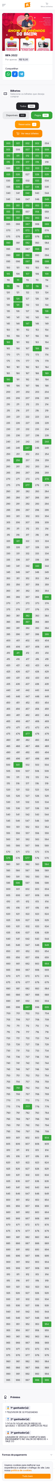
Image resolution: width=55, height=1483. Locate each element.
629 (47, 920)
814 (47, 1150)
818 (37, 1156)
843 (37, 1187)
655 (8, 957)
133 (37, 305)
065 (8, 224)
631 (18, 926)
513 (37, 777)
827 (27, 1168)
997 (28, 1380)
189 (47, 373)
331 (18, 553)
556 (18, 833)
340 (8, 566)
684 (47, 988)
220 (8, 416)
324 (47, 541)
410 (8, 653)
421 (18, 665)
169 (47, 348)
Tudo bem (27, 1476)
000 (8, 143)
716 (18, 1032)
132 (27, 305)
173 (37, 354)
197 (27, 385)
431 (18, 677)
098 (37, 261)
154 (46, 329)
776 (18, 1106)
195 (8, 385)
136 (18, 311)
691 (18, 1001)
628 (37, 920)
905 (8, 1268)
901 (18, 1262)
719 (47, 1032)
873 (37, 1224)
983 (37, 1361)
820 (8, 1162)
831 (18, 1175)
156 (18, 336)
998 (37, 1380)
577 (27, 858)
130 (8, 305)
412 (27, 653)
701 (18, 1013)
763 (37, 1088)
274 (47, 479)
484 (47, 740)
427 (27, 671)
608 (37, 895)
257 (27, 460)
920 (8, 1286)
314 (46, 528)
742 (27, 1063)
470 (8, 727)
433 (37, 677)
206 (18, 398)
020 (8, 168)
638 (37, 932)
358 (37, 584)
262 (27, 466)
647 (28, 945)
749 (47, 1069)
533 (37, 802)
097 (28, 261)
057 (27, 211)
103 (37, 267)
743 (37, 1063)
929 (47, 1293)
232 (27, 429)
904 (47, 1262)
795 (8, 1131)
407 (28, 646)
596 (18, 883)
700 (8, 1013)
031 (18, 180)
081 (18, 242)
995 (8, 1380)
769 (47, 1094)
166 (18, 348)
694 (47, 1001)
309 (47, 522)
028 (37, 174)
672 (27, 976)
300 (8, 516)
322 (27, 541)
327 (27, 547)
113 (37, 280)
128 (37, 298)
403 (37, 640)
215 (8, 410)
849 (47, 1193)
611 (17, 901)
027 (27, 174)
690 (8, 1001)
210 (8, 404)
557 (27, 833)
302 (27, 516)
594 (47, 876)
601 (18, 889)
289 (47, 497)
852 (27, 1199)
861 (18, 1212)
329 (47, 547)
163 (37, 342)
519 (46, 783)
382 (27, 615)
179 (47, 361)
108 (37, 274)
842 (27, 1187)
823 (37, 1162)
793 (37, 1125)
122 (27, 292)
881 (18, 1237)
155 (8, 336)
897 (28, 1255)
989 (47, 1367)
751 (18, 1075)
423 (37, 665)
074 (47, 230)
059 (47, 211)
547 (27, 820)
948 (37, 1318)
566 (18, 845)
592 (27, 876)
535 (8, 808)
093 (37, 255)
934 (47, 1299)
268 (37, 472)
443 (37, 690)
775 (8, 1106)
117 (27, 286)
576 (18, 858)
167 (27, 348)
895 (8, 1255)
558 (37, 833)
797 (28, 1131)
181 (17, 367)
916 (18, 1280)
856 (18, 1206)
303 (37, 516)
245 (8, 448)
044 (47, 193)
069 (47, 224)
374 (47, 603)
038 (37, 187)
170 (8, 354)
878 (37, 1231)
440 (8, 690)
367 (27, 597)
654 (47, 951)
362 (27, 590)
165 (8, 348)
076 (18, 236)
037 (27, 187)
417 (27, 659)
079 (47, 236)
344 (47, 566)
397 (27, 634)
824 (47, 1162)
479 (47, 733)
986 (18, 1367)
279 (47, 485)
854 (47, 1199)
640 (8, 938)
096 (18, 261)
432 (27, 677)
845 (8, 1193)
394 (47, 628)
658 (37, 957)
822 (27, 1162)
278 (37, 485)
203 (37, 392)
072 (27, 230)
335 (8, 559)
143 (37, 317)
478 (37, 733)
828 (37, 1168)
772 (27, 1100)
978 (37, 1355)
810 (8, 1150)
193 (37, 379)
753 (37, 1075)
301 (18, 516)
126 (18, 298)
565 (8, 845)
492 (27, 752)
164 (47, 342)
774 (47, 1100)
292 (27, 503)
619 (47, 907)
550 (8, 827)
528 (37, 796)
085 (8, 249)
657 (27, 957)
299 (47, 510)
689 (47, 994)
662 (27, 963)
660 (8, 963)
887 (28, 1243)
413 (37, 653)
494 (47, 752)
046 (18, 199)
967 (28, 1342)
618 (37, 907)
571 (18, 851)
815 (8, 1156)
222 (27, 416)
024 (47, 168)
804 (47, 1137)
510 (8, 777)
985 (8, 1367)
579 (47, 858)
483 (37, 740)
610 (8, 901)
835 (8, 1181)
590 (8, 876)
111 (18, 280)
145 (8, 323)
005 (8, 149)
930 (8, 1299)
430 (8, 677)
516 (18, 783)
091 (18, 255)
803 (37, 1137)
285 (8, 497)
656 (18, 957)
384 (47, 615)
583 (37, 864)
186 (18, 373)
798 (37, 1131)
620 (8, 914)
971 (18, 1349)
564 (47, 839)
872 (27, 1224)
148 (37, 323)
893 (37, 1249)
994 (47, 1374)
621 (18, 914)
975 (8, 1355)
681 (18, 988)
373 (37, 603)
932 (27, 1299)
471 (18, 727)
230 (8, 429)
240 (8, 441)
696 (18, 1007)
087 (28, 249)
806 (18, 1144)
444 (47, 690)
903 (37, 1262)
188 (37, 373)
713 (37, 1025)
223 (37, 416)
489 (47, 746)
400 (8, 640)
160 (8, 342)
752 (27, 1075)
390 (8, 628)
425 (8, 671)
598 (37, 883)
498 (37, 758)
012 (27, 155)
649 (47, 945)
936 (18, 1305)
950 (8, 1324)
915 (8, 1280)
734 (47, 1050)
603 (37, 889)
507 (27, 771)
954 (47, 1324)
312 (27, 528)
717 (27, 1032)
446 (18, 696)
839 (47, 1181)
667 (28, 970)
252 (27, 454)
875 (8, 1231)
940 (8, 1311)
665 (8, 970)
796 (18, 1131)
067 (28, 224)
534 (47, 802)
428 (37, 671)
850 (8, 1199)
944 (47, 1311)
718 (37, 1032)
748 (37, 1069)
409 (47, 646)
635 (8, 932)
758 (37, 1081)
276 (18, 485)
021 (18, 168)
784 (47, 1112)
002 (27, 143)
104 (47, 267)
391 (18, 628)
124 (46, 292)
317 (27, 535)
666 (18, 970)
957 (27, 1330)
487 (28, 746)
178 (37, 361)
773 (37, 1100)
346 (18, 572)
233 (37, 429)
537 (27, 808)
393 (37, 628)
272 (27, 479)
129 (46, 298)
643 (37, 938)
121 (17, 292)
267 (27, 472)
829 (47, 1168)
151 (17, 329)
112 (27, 280)
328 (37, 547)
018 (37, 162)
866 (18, 1218)
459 (47, 709)
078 (37, 236)
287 (27, 497)
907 (28, 1268)
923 (37, 1286)
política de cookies (21, 1470)
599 (47, 883)
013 (37, 155)
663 (37, 963)
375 (8, 609)
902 (27, 1262)
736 (18, 1057)
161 (17, 342)
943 (37, 1311)
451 (18, 702)
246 (18, 448)
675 (8, 982)
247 (27, 448)
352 (27, 578)
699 (47, 1007)
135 (8, 311)
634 (47, 926)
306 (18, 522)
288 (37, 497)
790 (8, 1125)
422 (27, 665)
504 (47, 764)
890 (8, 1249)
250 (8, 454)
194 (47, 379)
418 (37, 659)
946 (18, 1318)
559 (47, 833)
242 (27, 441)
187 (27, 373)
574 (47, 851)
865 (8, 1218)
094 (47, 255)
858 (37, 1206)
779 (47, 1106)
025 (8, 174)
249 (47, 448)
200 (8, 392)
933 (37, 1299)
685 (8, 994)
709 (47, 1019)
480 (8, 740)
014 (47, 155)
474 (47, 727)
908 (37, 1268)
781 (18, 1112)
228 (37, 423)
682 (27, 988)
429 (47, 671)
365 (8, 597)
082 (27, 242)
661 (18, 963)
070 (8, 230)
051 (18, 205)
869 (47, 1218)
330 (8, 553)
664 (47, 963)
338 (37, 559)
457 (27, 709)
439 (47, 684)
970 (8, 1349)
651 (18, 951)
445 (8, 696)
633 (37, 926)
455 (8, 709)
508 (37, 771)
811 (17, 1150)
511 (17, 777)
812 (27, 1150)
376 (18, 609)
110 (8, 280)
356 (18, 584)
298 (37, 510)
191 (17, 379)
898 (37, 1255)
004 (47, 143)
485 (8, 746)
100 (8, 267)
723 (37, 1038)
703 (37, 1013)
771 (18, 1100)
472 (27, 727)
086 (18, 249)
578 (37, 858)
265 (8, 472)
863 (37, 1212)
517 (27, 783)
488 (37, 746)
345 (8, 572)
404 (47, 640)
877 (28, 1231)
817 (27, 1156)
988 (37, 1367)
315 (8, 535)
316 (18, 535)
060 (8, 218)
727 (27, 1044)
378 (37, 609)
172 (27, 354)
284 (47, 491)
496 (18, 758)
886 (18, 1243)
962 (27, 1336)
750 (8, 1075)
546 (18, 820)
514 (46, 777)
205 (8, 398)
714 (47, 1025)
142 (27, 317)
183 (37, 367)
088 (37, 249)
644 (47, 938)
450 (8, 702)
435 (8, 684)
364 (47, 590)
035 (8, 187)
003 (37, 143)
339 (47, 559)
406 (18, 646)
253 (37, 454)
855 (8, 1206)
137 (27, 311)
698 (37, 1007)
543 (37, 814)
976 (18, 1355)
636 (18, 932)
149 (47, 323)
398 (37, 634)
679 (47, 982)
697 (28, 1007)
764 (47, 1088)
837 (27, 1181)
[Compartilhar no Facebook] (15, 74)
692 (27, 1001)
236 (18, 435)
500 (8, 764)
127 (27, 298)
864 (47, 1212)
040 (8, 193)
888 (37, 1243)
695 (8, 1007)
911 (17, 1274)
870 (8, 1224)
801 (18, 1137)
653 (37, 951)
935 (8, 1305)
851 (18, 1199)
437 (27, 684)
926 (18, 1293)
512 (27, 777)
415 (8, 659)
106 (18, 274)
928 (37, 1293)
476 (18, 733)
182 (27, 367)
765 (8, 1094)
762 (27, 1088)
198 (37, 385)
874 (47, 1224)
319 (46, 535)
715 (8, 1032)
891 (18, 1249)
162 (27, 342)
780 (8, 1112)
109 (47, 274)
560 (8, 839)
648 (37, 945)
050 (8, 205)
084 (47, 242)
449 (47, 696)
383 (37, 615)
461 (18, 715)
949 (47, 1318)
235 (8, 435)
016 (18, 162)
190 (8, 379)
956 (18, 1330)
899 (47, 1255)
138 (37, 311)
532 (27, 802)
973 (37, 1349)
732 (27, 1050)
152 (27, 329)
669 (47, 970)
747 (27, 1069)
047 (28, 199)
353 (37, 578)
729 (47, 1044)
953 (37, 1324)
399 (47, 634)
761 (18, 1088)
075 (8, 236)
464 (47, 715)
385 (8, 622)
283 (37, 491)
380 (8, 615)
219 (46, 410)
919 (47, 1280)
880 (8, 1237)
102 (27, 267)
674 (47, 976)
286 (18, 497)
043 (37, 193)
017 (27, 162)
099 (47, 261)
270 (8, 479)
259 (47, 460)
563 (37, 839)
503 (37, 764)
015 (8, 162)
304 (47, 516)
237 (27, 435)
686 (18, 994)
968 (37, 1342)
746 (18, 1069)
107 (27, 274)
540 (8, 814)
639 (47, 932)
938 (37, 1305)
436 (18, 684)
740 (8, 1063)
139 (46, 311)
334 (47, 553)
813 (37, 1150)
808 (37, 1144)
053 (37, 205)
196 (18, 385)
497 (28, 758)
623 (37, 914)
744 (47, 1063)
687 (28, 994)
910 (8, 1274)
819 (47, 1156)
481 (18, 740)
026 (18, 174)
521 (18, 789)
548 (37, 820)
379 (47, 609)
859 (47, 1206)
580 (8, 864)
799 (47, 1131)
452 (27, 702)
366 (18, 597)
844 (47, 1187)
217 (27, 410)
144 (47, 317)
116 (17, 286)
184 (47, 367)
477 (28, 733)
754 (47, 1075)
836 (18, 1181)
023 (37, 168)
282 (27, 491)
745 (8, 1069)
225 (8, 423)
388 (37, 622)
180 (8, 367)
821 (18, 1162)
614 (47, 901)
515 (8, 783)
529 (47, 796)
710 (8, 1025)
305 (8, 522)
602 (27, 889)
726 (18, 1044)
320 (8, 541)
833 (37, 1175)
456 (18, 709)
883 (37, 1237)
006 (18, 149)
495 (8, 758)
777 (28, 1106)
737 (27, 1057)
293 (37, 503)
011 (17, 155)
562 (27, 839)
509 (47, 771)
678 (37, 982)
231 (18, 429)
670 (8, 976)
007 (28, 149)
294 (47, 503)
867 (28, 1218)
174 (46, 354)
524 (47, 789)
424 (47, 665)
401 (18, 640)
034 (47, 180)
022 (27, 168)
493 (37, 752)
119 (46, 286)
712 (27, 1025)
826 (18, 1168)
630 (8, 926)
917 (27, 1280)
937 (27, 1305)
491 (18, 752)
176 (18, 361)
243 (37, 441)
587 (27, 870)
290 (8, 503)
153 (37, 329)
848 (37, 1193)
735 (8, 1057)
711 (17, 1025)
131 (17, 305)
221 (18, 416)
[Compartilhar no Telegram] (21, 74)
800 (8, 1137)
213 (37, 404)
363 (37, 590)
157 (27, 336)
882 (27, 1237)
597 (27, 883)
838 (37, 1181)
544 (47, 814)
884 (47, 1237)
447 (28, 696)
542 (27, 814)
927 (27, 1293)
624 (47, 914)
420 (8, 665)
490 (8, 752)
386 (18, 622)
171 (17, 354)
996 (18, 1380)
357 (27, 584)
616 (18, 907)
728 (37, 1044)
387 (27, 622)
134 (46, 305)
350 (8, 578)
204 (47, 392)
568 (37, 845)
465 (8, 721)
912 (27, 1274)
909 (47, 1268)
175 (8, 361)
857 (27, 1206)
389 (47, 622)
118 (37, 286)
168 (37, 348)
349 (47, 572)
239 (47, 435)
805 (8, 1144)
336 (18, 559)
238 (37, 435)
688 (37, 994)
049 (47, 199)
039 (47, 187)
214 (46, 404)
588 (37, 870)
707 (28, 1019)
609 (47, 895)
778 (37, 1106)
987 (28, 1367)
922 (27, 1286)
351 (18, 578)
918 (37, 1280)
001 (18, 143)
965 (8, 1342)
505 (8, 771)
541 (18, 814)
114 (46, 280)
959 (47, 1330)
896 (18, 1255)
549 (47, 820)
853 (37, 1199)
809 (47, 1144)
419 (47, 659)
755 (8, 1081)
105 (8, 274)
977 (28, 1355)
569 (47, 845)
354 (47, 578)
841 (18, 1187)
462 (27, 715)
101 (17, 267)
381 (18, 615)
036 (18, 187)
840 (8, 1187)
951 (18, 1324)
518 (37, 783)
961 (18, 1336)
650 (8, 951)
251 (18, 454)
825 (8, 1168)
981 (18, 1361)
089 (47, 249)
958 (37, 1330)
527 (27, 796)
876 (18, 1231)
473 (37, 727)
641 (18, 938)
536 (18, 808)
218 (37, 410)
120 (8, 292)
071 (18, 230)
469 (47, 721)
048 (37, 199)
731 (18, 1050)
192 (27, 379)
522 (27, 789)
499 (47, 758)
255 (8, 460)
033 (37, 180)
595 (8, 883)
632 (27, 926)
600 (8, 889)
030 (8, 180)
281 (18, 491)
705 (8, 1019)
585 (8, 870)
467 (28, 721)
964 (47, 1336)
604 (47, 889)
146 (18, 323)
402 (27, 640)
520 (8, 789)
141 (17, 317)
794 (47, 1125)
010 (8, 155)
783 (37, 1112)
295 (8, 510)
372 (27, 603)
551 (18, 827)
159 (46, 336)
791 (18, 1125)
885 (8, 1243)
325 (8, 547)
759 (47, 1081)
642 (27, 938)
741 (18, 1063)
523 (37, 789)
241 (18, 441)
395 (8, 634)
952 (27, 1324)
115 (8, 286)
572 (27, 851)
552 (27, 827)
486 (18, 746)
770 (8, 1100)
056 (18, 211)
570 (8, 851)
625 (8, 920)
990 (8, 1374)
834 (47, 1175)
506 (18, 771)
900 (8, 1262)
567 (27, 845)
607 (28, 895)
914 (47, 1274)
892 (27, 1249)
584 (47, 864)
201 (18, 392)
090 (8, 255)
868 (37, 1218)
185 (8, 373)
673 (37, 976)
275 (8, 485)
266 (18, 472)
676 (18, 982)
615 (8, 907)
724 (47, 1038)
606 (18, 895)
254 (47, 454)
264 (47, 466)
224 (47, 416)
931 (18, 1299)
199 (47, 385)
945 (8, 1318)
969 (47, 1342)
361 (18, 590)
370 (8, 603)
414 (47, 653)
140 (8, 317)
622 (27, 914)
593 (37, 876)
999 (47, 1380)
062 (27, 218)
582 (27, 864)
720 (8, 1038)
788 (37, 1119)
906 (18, 1268)
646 (18, 945)
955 (8, 1330)
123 (37, 292)
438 (37, 684)
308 (37, 522)
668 (37, 970)
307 (27, 522)
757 (27, 1081)
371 (18, 603)
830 (8, 1175)
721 (18, 1038)
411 (17, 653)
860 (8, 1212)
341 (18, 566)
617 (27, 907)
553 (37, 827)
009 (47, 149)
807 (28, 1144)
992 (27, 1374)
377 (27, 609)
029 (47, 174)
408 (37, 646)
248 (37, 448)
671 (18, 976)
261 (18, 466)
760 (8, 1088)
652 (27, 951)
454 (47, 702)
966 (18, 1342)
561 (18, 839)
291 (18, 503)
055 (8, 211)
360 (8, 590)
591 (18, 876)
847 (28, 1193)
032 (27, 180)
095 (8, 261)
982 (27, 1361)
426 (18, 671)
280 (8, 491)
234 (47, 429)
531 (18, 802)
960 (8, 1336)
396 (18, 634)
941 (18, 1311)
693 (37, 1001)
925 (8, 1293)
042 (27, 193)
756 (18, 1081)
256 (18, 460)
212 (27, 404)
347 (27, 572)
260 (8, 466)
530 (8, 802)
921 (18, 1286)
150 (8, 329)
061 (18, 218)
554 (47, 827)
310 (8, 528)
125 (8, 298)
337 (27, 559)
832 (27, 1175)
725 (8, 1044)
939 (47, 1305)
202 (27, 392)
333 (37, 553)
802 (27, 1137)
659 (47, 957)
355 (8, 584)
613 (37, 901)
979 (47, 1355)
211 (17, 404)
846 (18, 1193)
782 (27, 1112)
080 (8, 242)
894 (47, 1249)
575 (8, 858)
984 (47, 1361)
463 (37, 715)
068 (37, 224)
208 (37, 398)
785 (8, 1119)
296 (18, 510)
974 (47, 1349)
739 (47, 1057)
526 (18, 796)
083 (37, 242)
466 (18, 721)
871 (18, 1224)
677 (28, 982)
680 (8, 988)
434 (47, 677)
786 (18, 1119)
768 (37, 1094)
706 (18, 1019)
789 (47, 1119)
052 (27, 205)
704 (47, 1013)
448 (37, 696)
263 (37, 466)
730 (8, 1050)
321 (18, 541)
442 (27, 690)
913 (37, 1274)
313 (37, 528)
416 (18, 659)
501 (18, 764)
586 (18, 870)
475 (8, 733)
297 (27, 510)
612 (27, 901)
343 (37, 566)
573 (37, 851)
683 (37, 988)
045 (8, 199)
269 (47, 472)
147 (27, 323)
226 (18, 423)
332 (27, 553)
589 (47, 870)
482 (27, 740)
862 (27, 1212)
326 (18, 547)
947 (28, 1318)
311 (17, 528)
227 (27, 423)
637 (27, 932)
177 (27, 361)
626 (18, 920)
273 (37, 479)
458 (37, 709)
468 (37, 721)
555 (8, 833)
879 (47, 1231)
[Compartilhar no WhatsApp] (8, 74)
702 (27, 1013)
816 (18, 1156)
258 (37, 460)
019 (47, 162)
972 (27, 1349)
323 (37, 541)
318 (37, 535)
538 (37, 808)
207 (27, 398)
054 (47, 205)
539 (47, 808)
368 (37, 597)
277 (27, 485)
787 (28, 1119)
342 (27, 566)
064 (47, 218)
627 (27, 920)
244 (47, 441)
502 (27, 764)
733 (37, 1050)
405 (8, 646)
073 (37, 230)
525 (8, 796)
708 (37, 1019)
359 (47, 584)
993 (37, 1374)
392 (27, 628)
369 (47, 597)
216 (18, 410)
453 (37, 702)
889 (47, 1243)
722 (27, 1038)
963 (37, 1336)
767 (28, 1094)
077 (28, 236)
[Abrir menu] (5, 5)
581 (18, 864)
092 (27, 255)
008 (37, 149)
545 (8, 820)
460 (8, 715)
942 (27, 1311)
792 (27, 1125)
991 (18, 1374)
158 (37, 336)
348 (37, 572)
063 (37, 218)
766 (18, 1094)
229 (47, 423)
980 (8, 1361)
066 (18, 224)
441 (18, 690)
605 (8, 895)
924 (47, 1286)
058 (37, 211)
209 (47, 398)
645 (8, 945)
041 (18, 193)
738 (37, 1057)
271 (18, 479)
